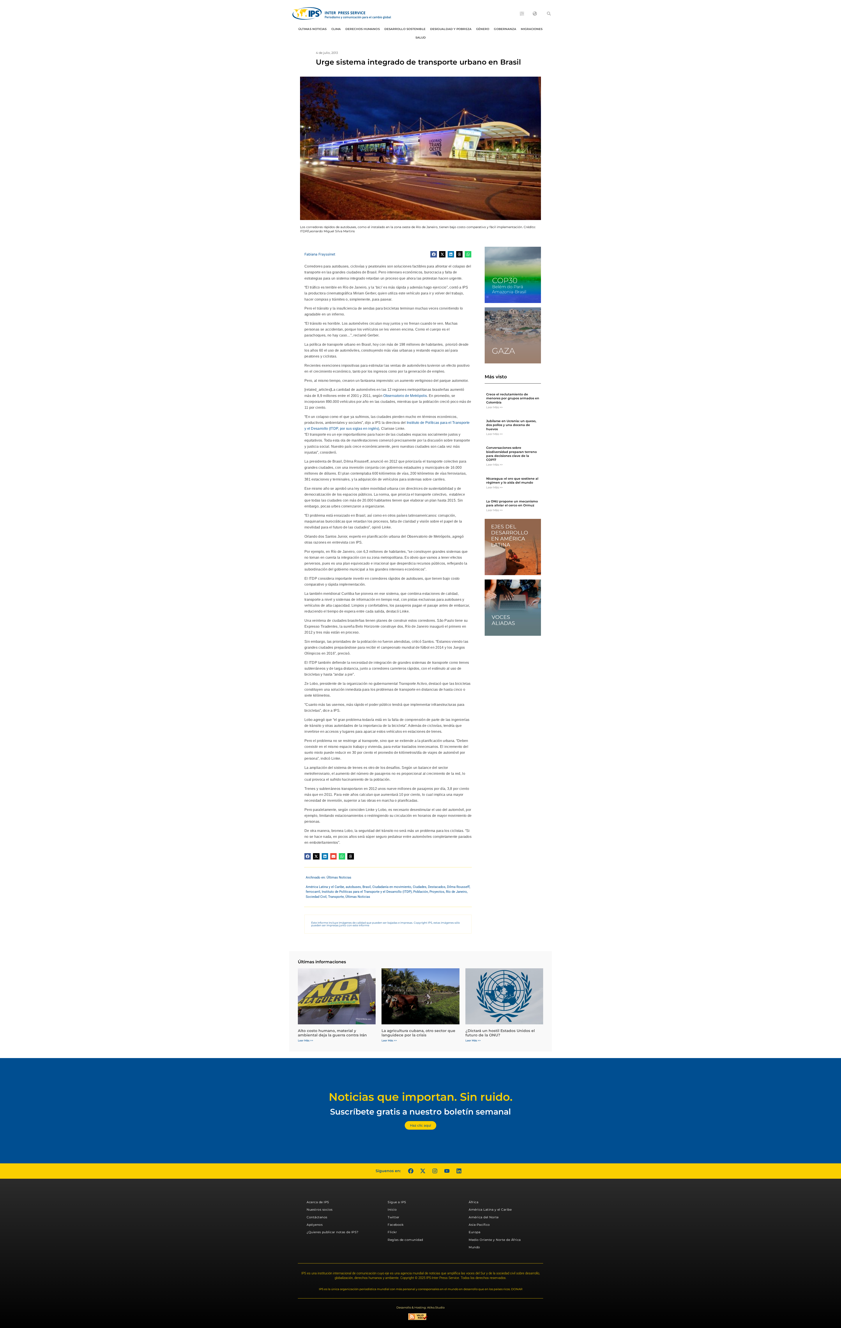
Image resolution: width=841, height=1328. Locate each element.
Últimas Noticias (312, 29)
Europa (474, 1232)
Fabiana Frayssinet (319, 254)
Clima (336, 29)
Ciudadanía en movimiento (391, 887)
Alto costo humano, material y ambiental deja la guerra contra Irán (332, 1033)
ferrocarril (313, 892)
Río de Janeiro (456, 892)
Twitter (393, 1217)
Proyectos (436, 892)
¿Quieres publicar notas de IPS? (333, 1232)
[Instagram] (434, 1171)
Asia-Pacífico (479, 1225)
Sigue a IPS (397, 1202)
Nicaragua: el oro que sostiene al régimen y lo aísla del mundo (512, 480)
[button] (549, 13)
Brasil (366, 887)
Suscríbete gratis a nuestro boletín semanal (420, 1112)
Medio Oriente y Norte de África (495, 1240)
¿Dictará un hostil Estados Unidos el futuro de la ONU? (500, 1033)
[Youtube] (446, 1171)
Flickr (392, 1232)
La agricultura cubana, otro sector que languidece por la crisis (418, 1033)
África (473, 1202)
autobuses (353, 887)
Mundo (474, 1247)
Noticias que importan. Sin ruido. (420, 1097)
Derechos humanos (362, 29)
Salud (420, 37)
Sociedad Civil (316, 897)
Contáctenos (317, 1217)
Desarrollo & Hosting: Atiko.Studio (420, 1307)
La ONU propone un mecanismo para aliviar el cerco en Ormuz (512, 503)
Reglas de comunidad (405, 1240)
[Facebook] (410, 1171)
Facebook (395, 1225)
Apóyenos (315, 1225)
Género (482, 29)
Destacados (436, 887)
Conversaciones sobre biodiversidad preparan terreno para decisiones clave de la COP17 (511, 454)
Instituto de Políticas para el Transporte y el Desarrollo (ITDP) (367, 892)
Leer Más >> (494, 407)
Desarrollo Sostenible (405, 29)
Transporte (336, 897)
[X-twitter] (422, 1171)
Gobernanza (505, 29)
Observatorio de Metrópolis (405, 396)
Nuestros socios (320, 1210)
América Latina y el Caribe (325, 887)
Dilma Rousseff (458, 887)
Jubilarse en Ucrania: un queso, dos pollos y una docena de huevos (511, 425)
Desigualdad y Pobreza (451, 29)
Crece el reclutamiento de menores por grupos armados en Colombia (512, 398)
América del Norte (484, 1217)
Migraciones (531, 29)
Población (420, 892)
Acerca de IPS (318, 1202)
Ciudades (419, 887)
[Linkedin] (458, 1171)
